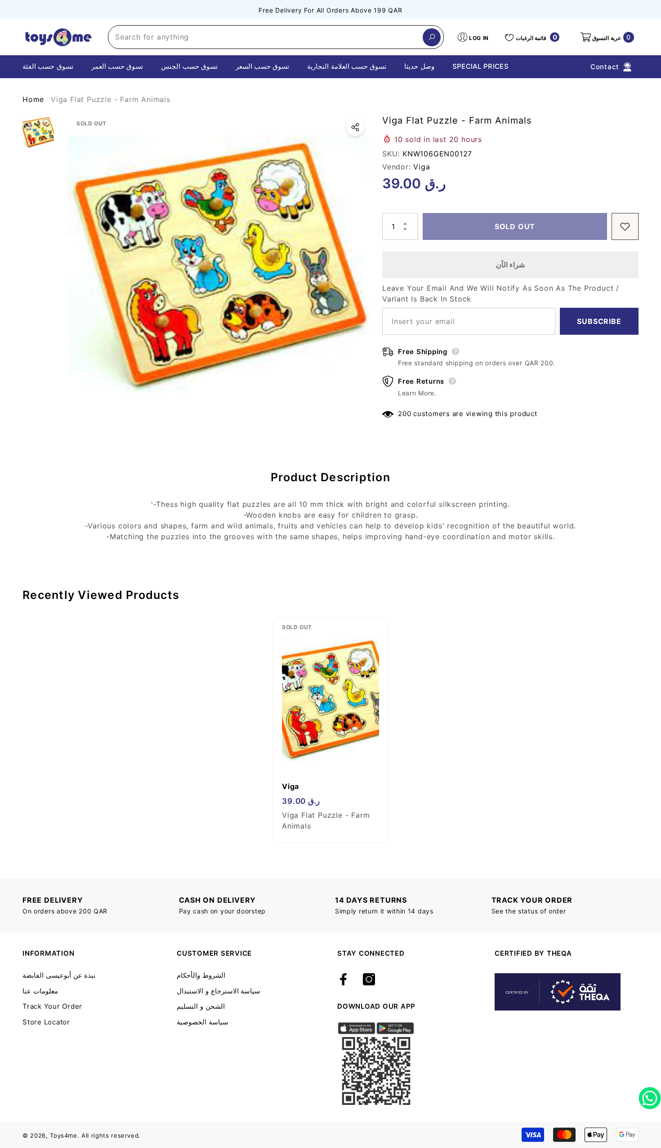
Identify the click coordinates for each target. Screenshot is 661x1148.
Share (355, 127)
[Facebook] (343, 980)
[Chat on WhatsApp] (650, 1095)
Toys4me (63, 1135)
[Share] (355, 127)
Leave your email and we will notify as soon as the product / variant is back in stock (500, 293)
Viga (421, 166)
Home (33, 99)
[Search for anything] (276, 37)
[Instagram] (369, 980)
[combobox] (265, 37)
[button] (607, 37)
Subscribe (599, 321)
